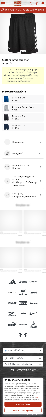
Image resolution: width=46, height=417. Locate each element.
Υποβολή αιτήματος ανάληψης (23, 370)
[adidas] (12, 282)
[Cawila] (33, 282)
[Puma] (12, 324)
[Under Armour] (23, 334)
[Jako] (12, 303)
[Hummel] (33, 292)
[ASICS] (23, 282)
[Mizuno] (12, 313)
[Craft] (12, 292)
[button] (23, 142)
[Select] (33, 324)
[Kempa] (23, 303)
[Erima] (23, 292)
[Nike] (33, 313)
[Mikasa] (33, 303)
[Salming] (23, 324)
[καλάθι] (42, 3)
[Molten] (23, 313)
